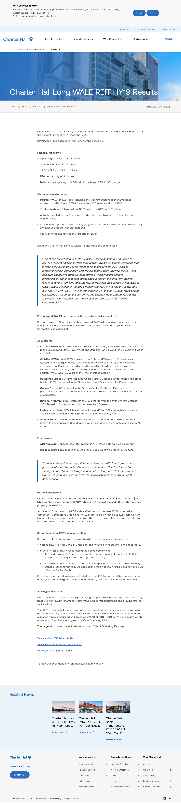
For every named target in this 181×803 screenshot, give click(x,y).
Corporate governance (169, 29)
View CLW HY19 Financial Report (54, 651)
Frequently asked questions (144, 29)
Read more (58, 732)
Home (12, 49)
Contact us (124, 29)
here (53, 16)
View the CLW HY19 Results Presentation (59, 645)
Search (169, 38)
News (21, 49)
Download (151, 106)
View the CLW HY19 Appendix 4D (55, 638)
